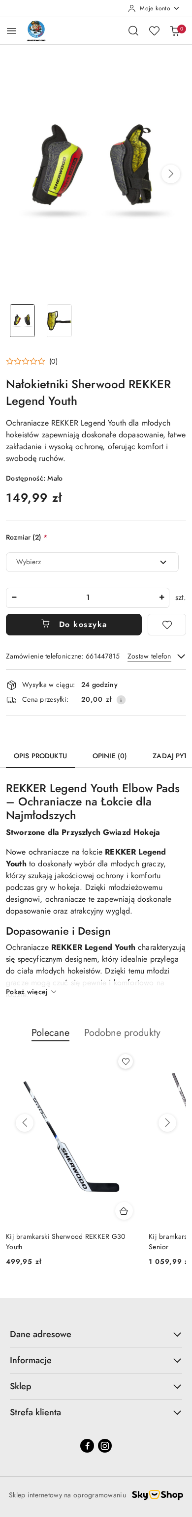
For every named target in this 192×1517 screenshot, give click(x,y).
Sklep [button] (21, 1386)
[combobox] (92, 562)
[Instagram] (105, 1446)
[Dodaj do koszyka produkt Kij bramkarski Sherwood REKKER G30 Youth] (124, 1211)
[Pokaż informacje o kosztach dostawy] (121, 699)
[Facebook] (87, 1446)
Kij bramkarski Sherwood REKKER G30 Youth (66, 1241)
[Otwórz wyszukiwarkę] (133, 30)
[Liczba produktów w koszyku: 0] (174, 30)
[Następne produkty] (167, 1122)
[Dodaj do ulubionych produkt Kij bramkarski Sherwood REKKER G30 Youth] (125, 1061)
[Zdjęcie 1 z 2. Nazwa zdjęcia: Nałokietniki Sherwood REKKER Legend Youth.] (22, 320)
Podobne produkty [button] (122, 1033)
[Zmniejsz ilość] (13, 597)
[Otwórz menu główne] (11, 30)
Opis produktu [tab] (40, 756)
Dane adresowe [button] (40, 1334)
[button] (171, 174)
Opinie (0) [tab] (110, 756)
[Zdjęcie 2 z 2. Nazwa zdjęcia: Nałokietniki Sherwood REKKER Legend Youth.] (59, 320)
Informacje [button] (31, 1360)
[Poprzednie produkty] (24, 1122)
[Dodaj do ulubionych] (167, 624)
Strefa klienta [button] (35, 1412)
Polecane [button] (50, 1033)
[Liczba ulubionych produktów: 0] (154, 30)
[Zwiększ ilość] (161, 597)
